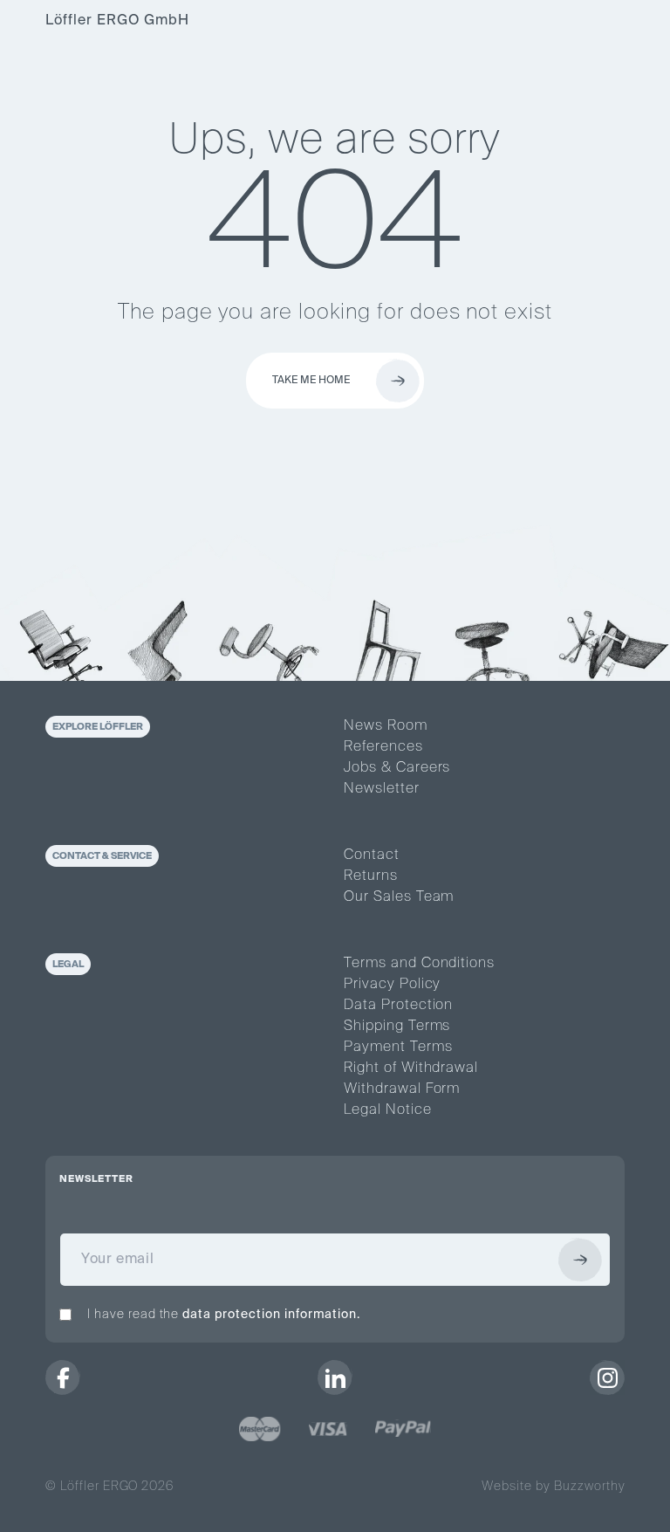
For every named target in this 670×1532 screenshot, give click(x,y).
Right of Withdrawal (411, 1068)
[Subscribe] (580, 1260)
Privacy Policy (392, 985)
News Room (385, 726)
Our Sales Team (399, 897)
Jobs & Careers (397, 768)
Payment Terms (398, 1048)
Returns (371, 876)
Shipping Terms (397, 1027)
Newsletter (382, 789)
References (383, 747)
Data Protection (398, 1006)
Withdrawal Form (402, 1089)
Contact (372, 855)
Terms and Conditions (419, 964)
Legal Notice (388, 1110)
